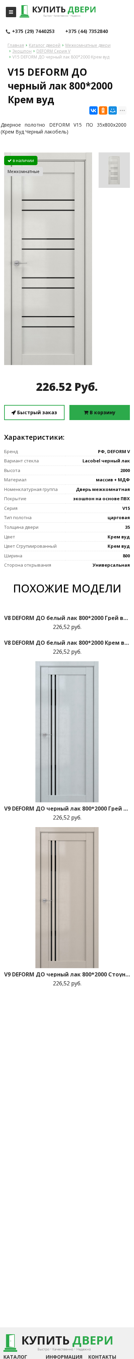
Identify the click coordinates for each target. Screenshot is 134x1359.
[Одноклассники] (103, 110)
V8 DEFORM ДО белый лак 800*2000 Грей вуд (67, 618)
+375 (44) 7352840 (86, 31)
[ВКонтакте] (93, 110)
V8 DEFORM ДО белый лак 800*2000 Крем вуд (67, 642)
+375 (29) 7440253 (33, 31)
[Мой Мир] (113, 110)
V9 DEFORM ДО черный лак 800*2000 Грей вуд (67, 808)
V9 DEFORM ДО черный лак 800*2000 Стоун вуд (67, 974)
